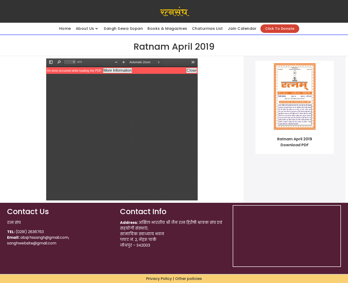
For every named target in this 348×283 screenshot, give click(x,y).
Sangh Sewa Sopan (123, 28)
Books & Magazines (167, 28)
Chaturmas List (207, 28)
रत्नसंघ (173, 12)
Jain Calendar (242, 28)
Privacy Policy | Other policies (174, 278)
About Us (85, 28)
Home (65, 28)
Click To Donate (279, 29)
